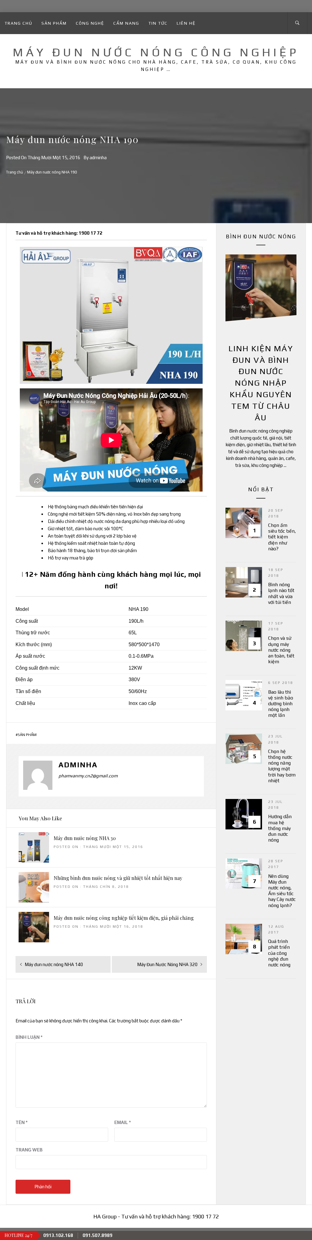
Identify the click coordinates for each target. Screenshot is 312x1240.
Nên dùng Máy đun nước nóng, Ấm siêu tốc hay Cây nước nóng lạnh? (282, 890)
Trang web (29, 1149)
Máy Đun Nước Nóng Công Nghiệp (156, 52)
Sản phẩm (54, 23)
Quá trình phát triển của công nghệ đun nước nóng (279, 953)
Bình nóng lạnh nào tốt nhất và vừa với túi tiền (281, 593)
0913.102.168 (58, 1235)
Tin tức (158, 23)
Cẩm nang (126, 23)
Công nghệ (90, 23)
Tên (22, 1122)
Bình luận (29, 1037)
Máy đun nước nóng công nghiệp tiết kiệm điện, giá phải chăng (124, 918)
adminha (98, 157)
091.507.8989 (97, 1235)
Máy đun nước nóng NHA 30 (85, 838)
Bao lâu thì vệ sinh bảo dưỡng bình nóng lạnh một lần (280, 703)
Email (122, 1122)
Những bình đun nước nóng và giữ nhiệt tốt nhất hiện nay (118, 878)
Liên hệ (186, 23)
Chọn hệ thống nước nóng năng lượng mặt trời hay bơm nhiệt (282, 765)
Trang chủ (18, 23)
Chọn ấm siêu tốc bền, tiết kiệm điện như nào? (282, 537)
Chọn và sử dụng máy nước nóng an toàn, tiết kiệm (281, 649)
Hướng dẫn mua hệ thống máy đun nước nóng (280, 828)
